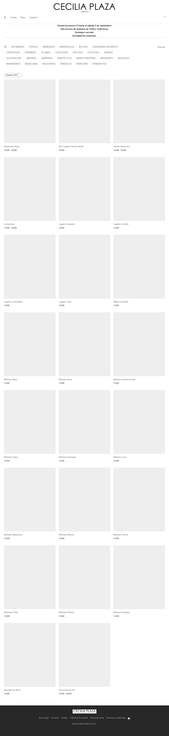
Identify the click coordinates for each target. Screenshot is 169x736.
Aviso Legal (44, 718)
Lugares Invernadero (13, 302)
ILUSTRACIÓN (13, 58)
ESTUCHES (93, 52)
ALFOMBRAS (17, 46)
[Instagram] (84, 730)
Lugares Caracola (67, 224)
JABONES (31, 58)
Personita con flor (67, 690)
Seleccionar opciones (12, 150)
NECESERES (49, 63)
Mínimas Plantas (66, 612)
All (5, 46)
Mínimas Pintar (11, 612)
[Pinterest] (89, 730)
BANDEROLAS (67, 46)
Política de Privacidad (79, 718)
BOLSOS (83, 46)
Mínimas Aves (65, 379)
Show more (27, 150)
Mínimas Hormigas (67, 457)
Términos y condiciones (116, 718)
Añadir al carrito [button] (64, 150)
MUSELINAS (31, 63)
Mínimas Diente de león (124, 379)
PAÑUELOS (66, 63)
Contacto (33, 17)
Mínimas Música (66, 534)
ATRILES (33, 46)
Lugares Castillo (120, 224)
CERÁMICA (30, 52)
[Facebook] (80, 730)
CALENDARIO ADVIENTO (105, 46)
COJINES (46, 52)
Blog (23, 17)
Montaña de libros (12, 690)
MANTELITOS (64, 58)
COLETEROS (61, 52)
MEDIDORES (106, 58)
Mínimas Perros (120, 534)
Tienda (13, 17)
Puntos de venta (97, 718)
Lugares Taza (65, 302)
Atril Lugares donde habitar (71, 146)
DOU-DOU (78, 52)
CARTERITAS (13, 52)
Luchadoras (9, 224)
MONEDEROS (13, 63)
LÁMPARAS (47, 58)
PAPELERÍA (82, 63)
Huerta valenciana (121, 146)
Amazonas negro (12, 146)
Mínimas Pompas (121, 612)
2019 (12, 75)
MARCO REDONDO (86, 58)
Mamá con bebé (120, 302)
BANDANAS (49, 46)
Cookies (64, 718)
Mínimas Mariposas (13, 534)
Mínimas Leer (119, 457)
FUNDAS (108, 52)
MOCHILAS (123, 58)
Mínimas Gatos (11, 457)
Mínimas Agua (10, 379)
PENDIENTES (100, 63)
